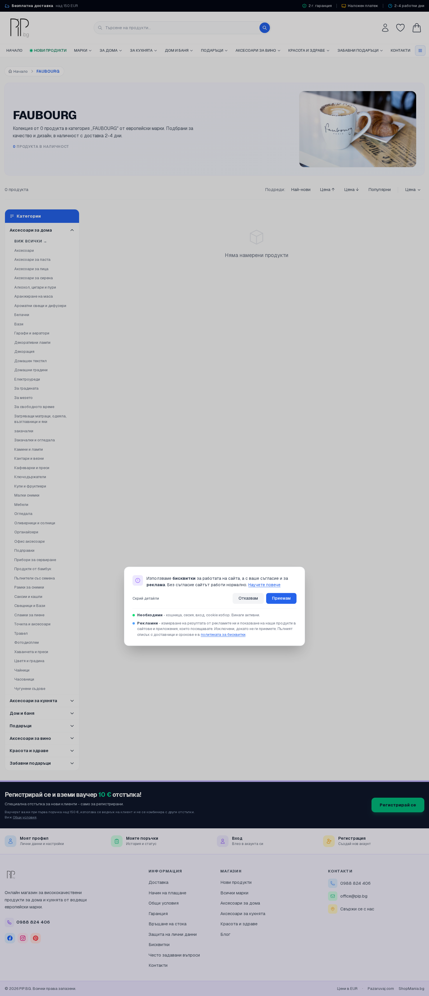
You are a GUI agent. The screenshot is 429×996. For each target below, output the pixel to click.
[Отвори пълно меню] (420, 50)
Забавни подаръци (358, 50)
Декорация (24, 351)
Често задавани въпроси (174, 955)
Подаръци (212, 50)
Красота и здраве (306, 50)
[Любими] (400, 27)
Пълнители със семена (34, 578)
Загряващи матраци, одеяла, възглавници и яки (40, 419)
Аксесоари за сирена (33, 277)
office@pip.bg (353, 896)
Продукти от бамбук (32, 568)
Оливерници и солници (34, 522)
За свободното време (34, 406)
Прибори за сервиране (35, 559)
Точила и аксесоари (32, 624)
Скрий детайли (145, 598)
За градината (26, 388)
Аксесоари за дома (240, 903)
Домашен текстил (30, 360)
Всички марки (234, 893)
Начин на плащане (167, 893)
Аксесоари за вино (256, 50)
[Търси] (264, 27)
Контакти (400, 50)
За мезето (23, 397)
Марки (80, 50)
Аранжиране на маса (33, 296)
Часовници (24, 679)
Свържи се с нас (357, 909)
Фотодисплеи (26, 642)
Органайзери (26, 532)
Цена (410, 189)
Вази (18, 324)
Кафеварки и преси (31, 467)
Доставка (158, 882)
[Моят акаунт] (385, 27)
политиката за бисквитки (223, 634)
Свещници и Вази (29, 605)
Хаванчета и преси (31, 651)
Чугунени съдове (29, 688)
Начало (14, 50)
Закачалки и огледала (34, 440)
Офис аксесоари (29, 541)
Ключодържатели (30, 476)
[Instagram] (23, 938)
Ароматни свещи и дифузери (40, 305)
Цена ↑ (327, 189)
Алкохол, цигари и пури (35, 287)
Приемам (281, 598)
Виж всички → (30, 241)
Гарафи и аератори (31, 333)
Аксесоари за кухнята (242, 913)
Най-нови (301, 189)
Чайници (21, 670)
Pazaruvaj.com (381, 988)
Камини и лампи (28, 449)
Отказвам (248, 598)
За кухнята (141, 50)
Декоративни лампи (32, 342)
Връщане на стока (167, 923)
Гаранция (158, 913)
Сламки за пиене (29, 614)
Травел (21, 633)
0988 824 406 (355, 883)
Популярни (379, 189)
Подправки (24, 550)
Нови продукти (50, 50)
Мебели (21, 504)
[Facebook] (10, 938)
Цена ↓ (351, 189)
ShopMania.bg (411, 988)
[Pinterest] (35, 938)
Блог (225, 934)
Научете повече (264, 585)
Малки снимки (26, 495)
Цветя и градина (29, 660)
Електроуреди (27, 379)
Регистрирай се (398, 805)
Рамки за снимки (29, 587)
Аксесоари (24, 250)
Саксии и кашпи (28, 596)
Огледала (23, 513)
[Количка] (416, 27)
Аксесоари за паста (32, 259)
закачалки (23, 430)
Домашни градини (31, 369)
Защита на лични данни (173, 934)
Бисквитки (159, 944)
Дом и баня (177, 50)
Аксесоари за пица (31, 268)
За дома (109, 50)
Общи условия (24, 817)
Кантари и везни (29, 458)
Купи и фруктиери (30, 486)
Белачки (21, 314)
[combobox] (182, 27)
